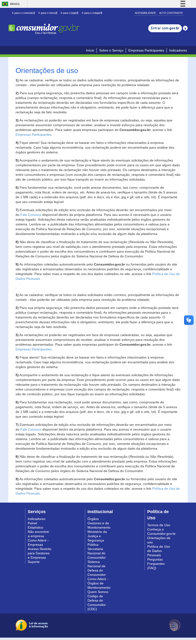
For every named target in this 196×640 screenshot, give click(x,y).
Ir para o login (69, 12)
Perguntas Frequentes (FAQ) (156, 563)
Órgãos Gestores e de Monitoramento (98, 523)
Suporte (34, 562)
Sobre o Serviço (111, 50)
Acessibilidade (145, 12)
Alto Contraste (171, 12)
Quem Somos (97, 592)
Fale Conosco (30, 215)
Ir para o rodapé (92, 12)
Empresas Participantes (146, 50)
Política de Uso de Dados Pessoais (158, 551)
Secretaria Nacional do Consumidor (96, 553)
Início (90, 50)
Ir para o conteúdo (23, 12)
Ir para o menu (47, 12)
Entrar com (165, 28)
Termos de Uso (158, 525)
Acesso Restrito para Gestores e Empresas (39, 553)
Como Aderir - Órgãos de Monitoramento (98, 583)
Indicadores (178, 50)
